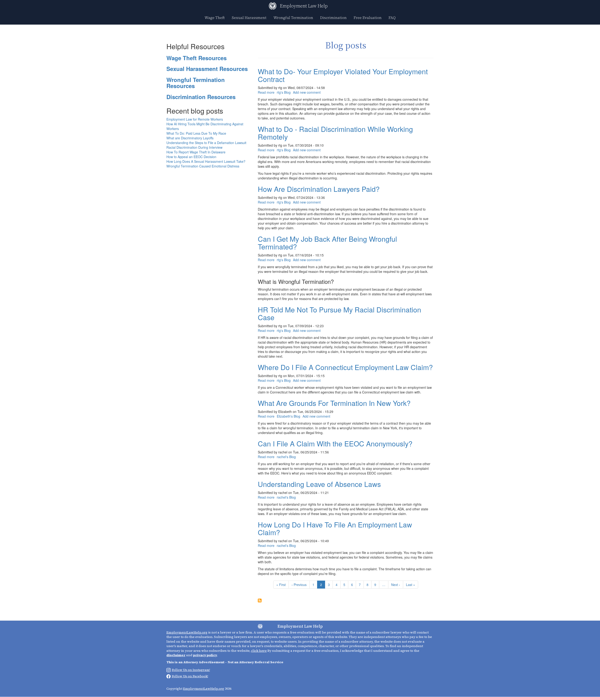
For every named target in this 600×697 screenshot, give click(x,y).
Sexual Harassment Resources (207, 69)
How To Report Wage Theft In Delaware (195, 152)
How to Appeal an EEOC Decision (191, 156)
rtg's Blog (284, 92)
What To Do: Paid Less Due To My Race (196, 133)
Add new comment (307, 92)
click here (259, 650)
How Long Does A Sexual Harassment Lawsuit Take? (205, 161)
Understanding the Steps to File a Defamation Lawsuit (206, 142)
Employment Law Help (304, 6)
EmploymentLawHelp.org (186, 632)
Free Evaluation (368, 17)
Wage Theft (215, 17)
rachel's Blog (286, 456)
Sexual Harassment (249, 17)
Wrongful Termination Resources (195, 83)
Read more (266, 92)
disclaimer (175, 655)
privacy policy (205, 655)
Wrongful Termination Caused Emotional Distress (202, 166)
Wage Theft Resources (196, 58)
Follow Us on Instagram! (191, 669)
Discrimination (333, 17)
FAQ (392, 17)
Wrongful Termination (293, 17)
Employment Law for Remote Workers (194, 119)
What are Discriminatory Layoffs (190, 138)
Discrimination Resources (201, 97)
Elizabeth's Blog (288, 416)
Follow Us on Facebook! (190, 676)
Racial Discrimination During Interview (194, 147)
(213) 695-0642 (176, 681)
